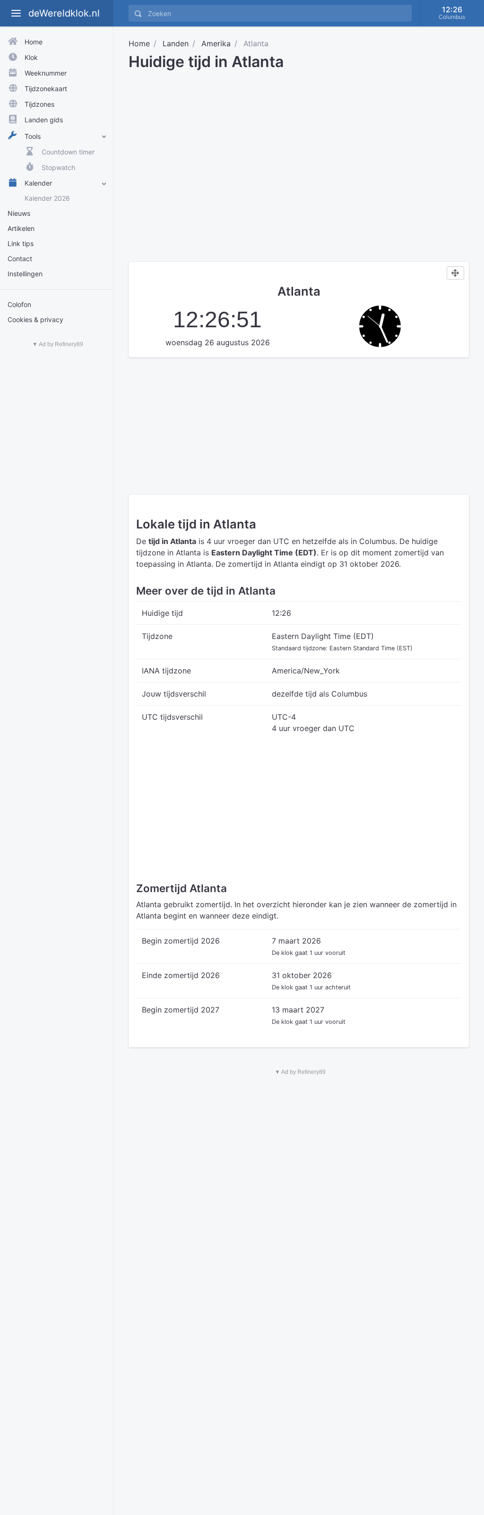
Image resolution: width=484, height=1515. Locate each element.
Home (139, 43)
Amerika (216, 43)
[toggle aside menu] (16, 13)
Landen (176, 43)
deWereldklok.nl (64, 13)
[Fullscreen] (455, 273)
